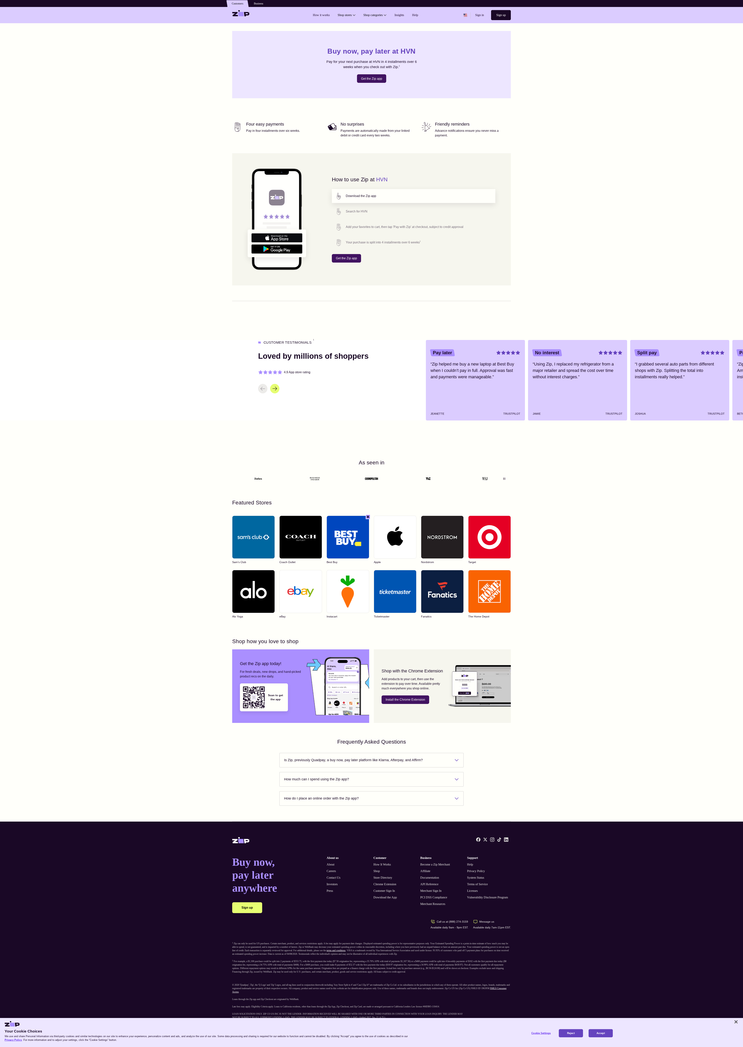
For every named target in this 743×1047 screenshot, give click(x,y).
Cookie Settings (541, 1033)
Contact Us (333, 877)
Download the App (385, 897)
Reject (571, 1033)
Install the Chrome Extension (405, 699)
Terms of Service (477, 884)
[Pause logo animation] (504, 478)
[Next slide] (274, 388)
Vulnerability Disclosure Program (487, 897)
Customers (237, 3)
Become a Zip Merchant (435, 864)
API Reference (429, 884)
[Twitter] (485, 839)
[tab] (413, 196)
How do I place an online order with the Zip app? (321, 798)
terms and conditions (336, 950)
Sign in (479, 15)
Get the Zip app (371, 78)
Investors (332, 884)
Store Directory (382, 877)
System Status (475, 877)
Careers (331, 871)
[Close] (736, 1022)
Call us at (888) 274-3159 (452, 921)
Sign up (501, 15)
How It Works (382, 864)
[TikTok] (499, 839)
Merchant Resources (432, 904)
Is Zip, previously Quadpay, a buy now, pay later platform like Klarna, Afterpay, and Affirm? (353, 760)
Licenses (472, 890)
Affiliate (425, 871)
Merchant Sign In (431, 890)
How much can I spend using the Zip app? (316, 779)
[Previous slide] (262, 388)
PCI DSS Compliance (433, 897)
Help (470, 864)
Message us (486, 921)
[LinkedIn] (506, 839)
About (330, 864)
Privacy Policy (476, 871)
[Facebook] (478, 839)
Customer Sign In (384, 890)
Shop (376, 871)
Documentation (429, 877)
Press (330, 890)
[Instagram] (492, 839)
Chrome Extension (384, 884)
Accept (601, 1033)
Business (258, 3)
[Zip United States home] (241, 15)
